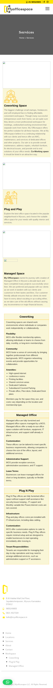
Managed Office (16, 666)
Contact (9, 649)
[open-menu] (47, 8)
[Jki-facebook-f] (44, 2)
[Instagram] (47, 2)
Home (21, 38)
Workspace (10, 653)
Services (9, 641)
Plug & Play (14, 661)
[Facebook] (22, 678)
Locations (9, 637)
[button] (8, 682)
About (8, 645)
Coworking (14, 657)
